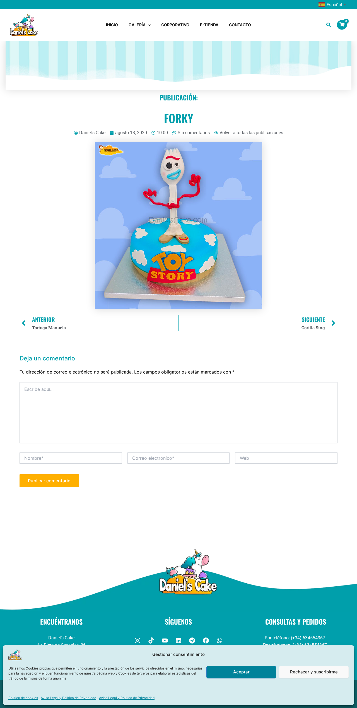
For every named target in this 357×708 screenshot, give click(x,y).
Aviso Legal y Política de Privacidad (68, 698)
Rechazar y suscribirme (314, 672)
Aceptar (241, 672)
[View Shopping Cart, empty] (342, 25)
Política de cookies (23, 698)
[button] (148, 25)
